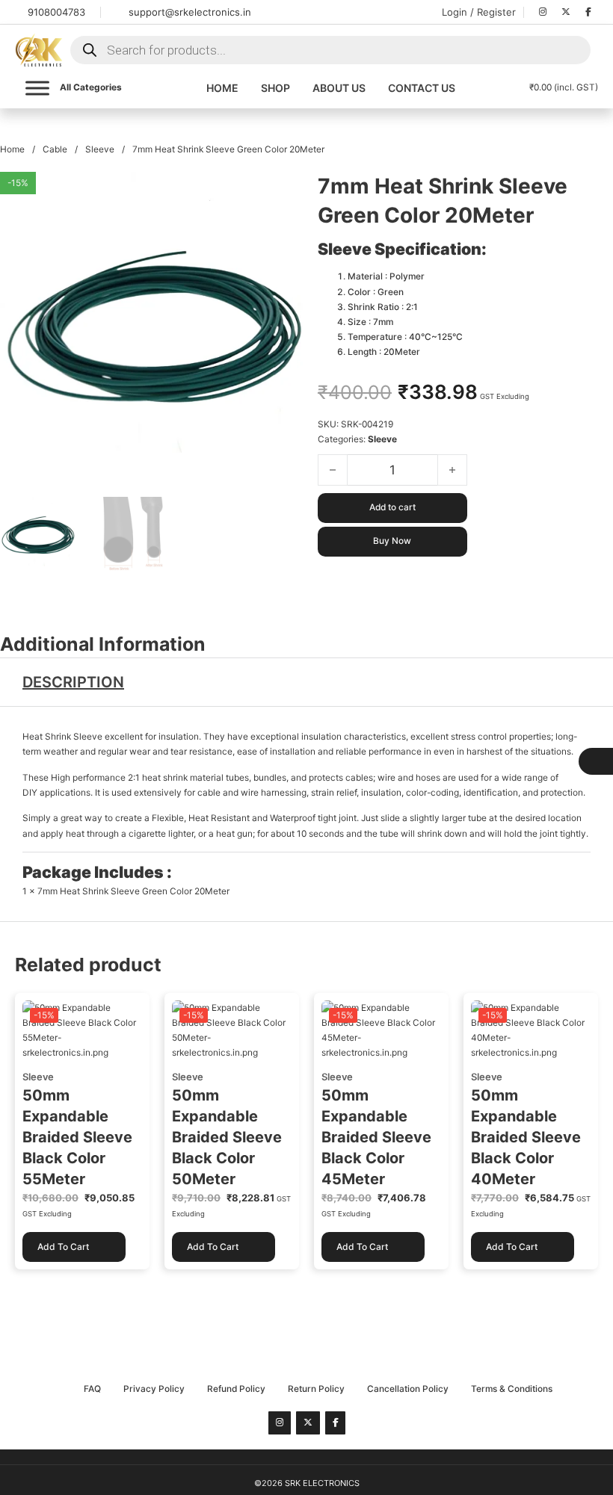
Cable (55, 149)
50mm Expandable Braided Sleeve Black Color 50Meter (227, 1137)
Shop (275, 87)
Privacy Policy (154, 1389)
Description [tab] (73, 682)
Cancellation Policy (408, 1389)
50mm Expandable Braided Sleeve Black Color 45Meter (376, 1137)
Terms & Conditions (511, 1389)
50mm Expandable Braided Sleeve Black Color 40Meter (526, 1137)
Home (222, 87)
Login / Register (479, 12)
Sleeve (99, 149)
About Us (339, 87)
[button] (283, 192)
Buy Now (392, 541)
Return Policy (316, 1389)
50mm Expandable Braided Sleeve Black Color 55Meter (77, 1137)
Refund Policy (236, 1389)
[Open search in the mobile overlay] (330, 50)
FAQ (92, 1389)
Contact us (421, 87)
